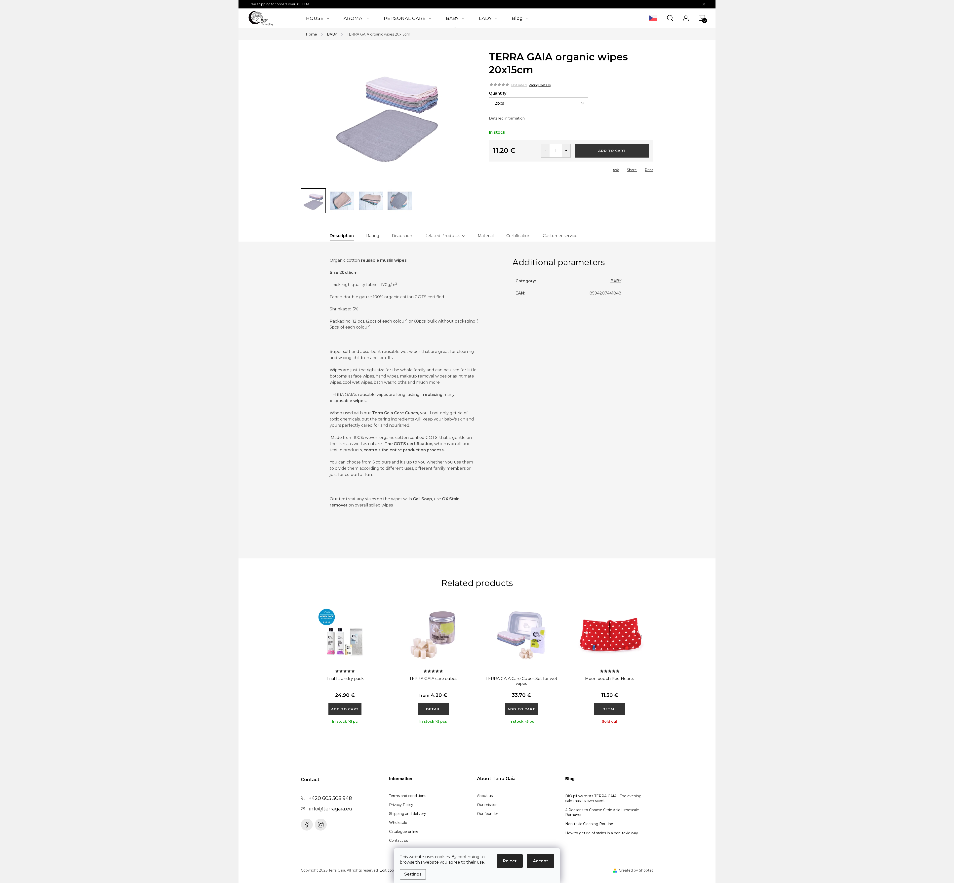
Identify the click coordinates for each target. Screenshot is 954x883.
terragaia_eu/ (321, 825)
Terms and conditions (407, 796)
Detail (433, 709)
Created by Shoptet (636, 870)
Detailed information (507, 118)
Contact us (398, 840)
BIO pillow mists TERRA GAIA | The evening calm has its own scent (603, 798)
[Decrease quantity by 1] (545, 150)
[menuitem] (318, 18)
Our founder (487, 813)
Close (517, 168)
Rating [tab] (372, 235)
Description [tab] (342, 235)
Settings (413, 874)
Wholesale (398, 822)
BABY (615, 281)
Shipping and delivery (407, 813)
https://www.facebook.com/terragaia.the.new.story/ (307, 825)
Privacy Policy (401, 804)
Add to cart (612, 151)
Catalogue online (403, 831)
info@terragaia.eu (330, 809)
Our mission (487, 804)
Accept (540, 861)
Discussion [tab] (402, 235)
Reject (510, 861)
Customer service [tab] (560, 235)
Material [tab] (486, 235)
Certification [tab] (518, 235)
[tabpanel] (345, 669)
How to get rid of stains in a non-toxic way (601, 833)
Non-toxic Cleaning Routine (589, 824)
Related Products (442, 235)
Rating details (540, 85)
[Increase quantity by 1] (566, 150)
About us (485, 796)
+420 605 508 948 (330, 798)
